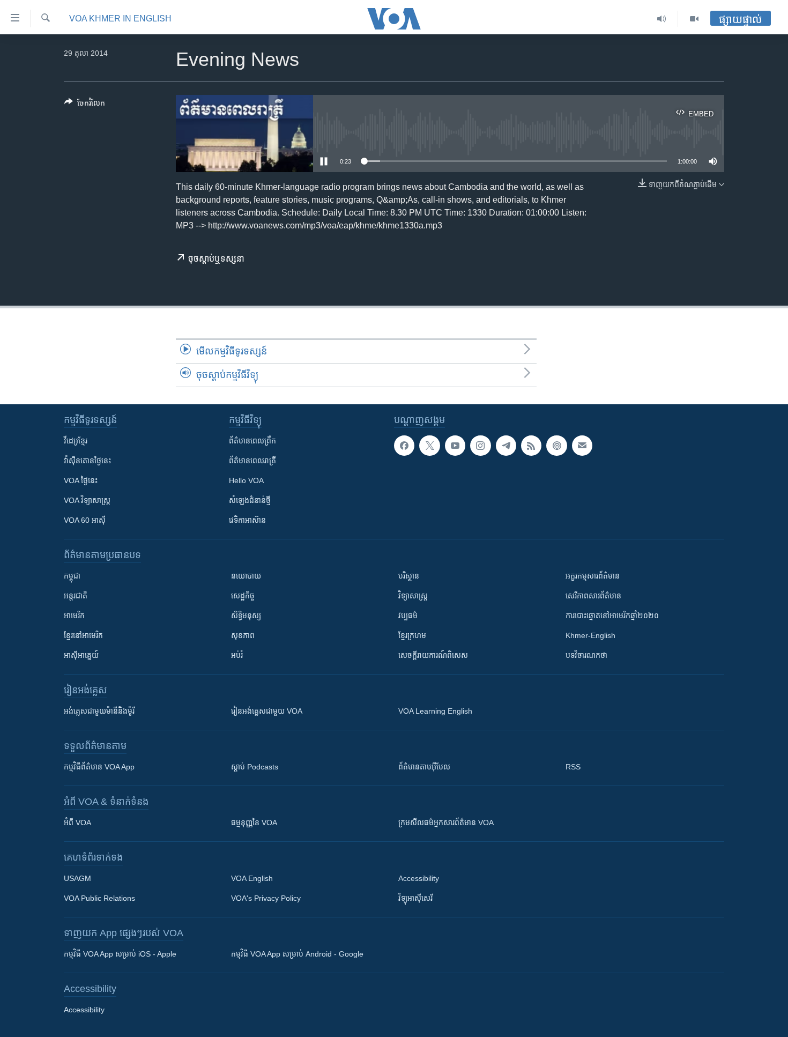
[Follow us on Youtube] (455, 445)
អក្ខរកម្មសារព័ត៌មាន (593, 576)
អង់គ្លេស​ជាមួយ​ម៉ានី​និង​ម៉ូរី (99, 711)
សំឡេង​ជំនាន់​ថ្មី (250, 500)
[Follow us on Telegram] (506, 445)
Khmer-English (590, 635)
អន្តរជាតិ (75, 595)
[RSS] (531, 445)
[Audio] (661, 19)
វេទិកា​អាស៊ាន (247, 520)
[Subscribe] (582, 445)
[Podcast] (556, 445)
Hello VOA (246, 480)
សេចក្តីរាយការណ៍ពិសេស (433, 655)
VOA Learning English (435, 711)
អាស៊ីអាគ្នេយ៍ (81, 655)
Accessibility (418, 878)
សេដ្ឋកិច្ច (243, 595)
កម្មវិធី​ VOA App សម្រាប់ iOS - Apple (120, 954)
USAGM (77, 878)
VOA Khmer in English (120, 18)
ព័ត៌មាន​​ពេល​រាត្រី (252, 460)
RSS (573, 766)
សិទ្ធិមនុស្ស (246, 615)
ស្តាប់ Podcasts (254, 766)
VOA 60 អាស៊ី (85, 520)
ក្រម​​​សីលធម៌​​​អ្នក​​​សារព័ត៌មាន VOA (446, 822)
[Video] (694, 19)
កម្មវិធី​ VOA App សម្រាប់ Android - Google (297, 954)
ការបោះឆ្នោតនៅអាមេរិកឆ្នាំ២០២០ (612, 615)
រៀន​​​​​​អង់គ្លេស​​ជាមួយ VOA (266, 711)
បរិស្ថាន (408, 576)
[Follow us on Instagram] (480, 445)
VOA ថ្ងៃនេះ (81, 480)
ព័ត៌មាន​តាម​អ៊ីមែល (424, 766)
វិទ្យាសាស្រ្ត (413, 595)
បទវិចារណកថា (586, 655)
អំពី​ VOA (77, 822)
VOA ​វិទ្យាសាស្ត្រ (87, 500)
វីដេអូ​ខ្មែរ (75, 440)
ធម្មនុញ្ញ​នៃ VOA (254, 822)
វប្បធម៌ (408, 615)
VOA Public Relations (99, 898)
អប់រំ (237, 655)
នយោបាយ (246, 576)
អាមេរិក (74, 615)
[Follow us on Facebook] (404, 445)
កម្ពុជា (72, 576)
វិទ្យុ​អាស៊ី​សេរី (415, 898)
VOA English (252, 878)
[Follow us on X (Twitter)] (429, 445)
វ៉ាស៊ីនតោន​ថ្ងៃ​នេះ (87, 460)
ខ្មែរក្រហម (412, 635)
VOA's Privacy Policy (266, 898)
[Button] (84, 105)
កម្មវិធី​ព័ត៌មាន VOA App (99, 766)
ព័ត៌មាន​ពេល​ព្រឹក (252, 440)
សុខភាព (243, 635)
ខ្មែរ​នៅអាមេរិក (83, 635)
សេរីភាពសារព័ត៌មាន (593, 595)
